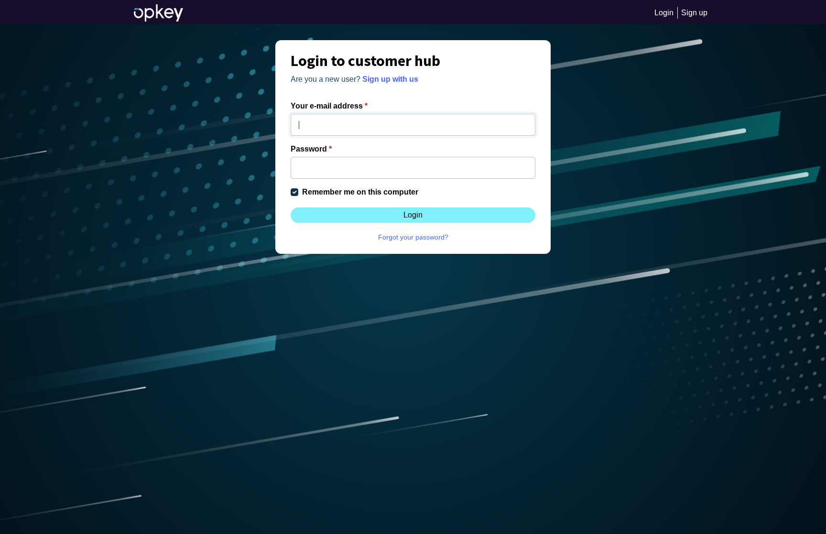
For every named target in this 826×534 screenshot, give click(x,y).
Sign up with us (390, 79)
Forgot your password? (413, 237)
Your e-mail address (329, 106)
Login (413, 215)
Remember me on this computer (360, 192)
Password (311, 149)
